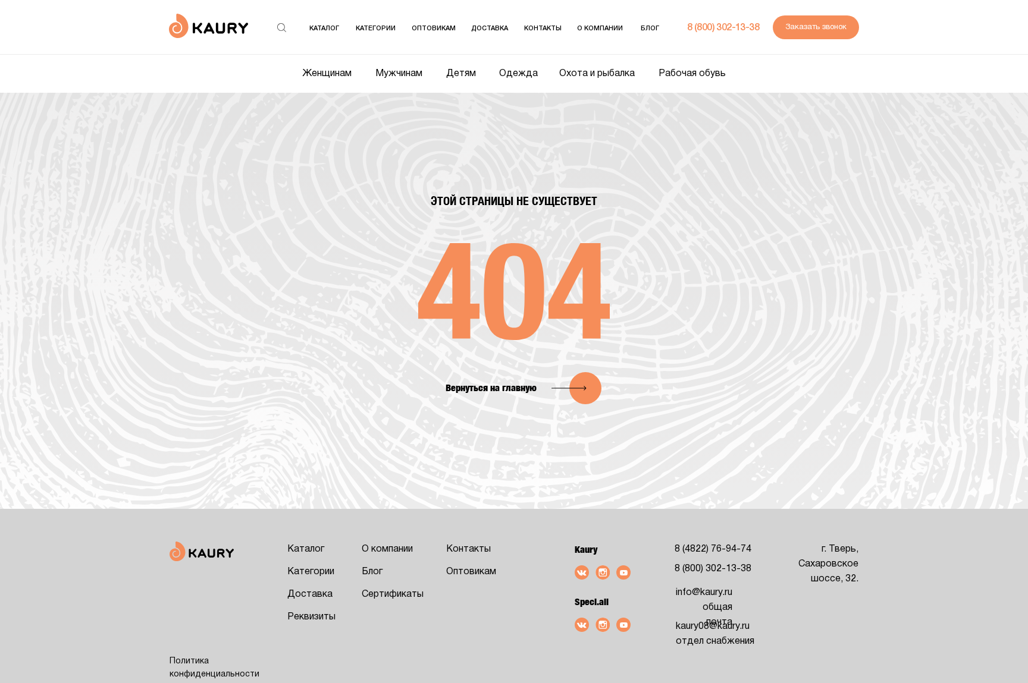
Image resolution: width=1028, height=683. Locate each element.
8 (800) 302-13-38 (723, 28)
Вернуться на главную (491, 388)
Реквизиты (311, 617)
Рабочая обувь (692, 74)
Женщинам (327, 74)
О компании (600, 29)
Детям (461, 74)
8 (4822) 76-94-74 (713, 549)
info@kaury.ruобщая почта (704, 607)
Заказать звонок (816, 27)
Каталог (324, 29)
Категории (376, 29)
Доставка (489, 29)
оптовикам (434, 29)
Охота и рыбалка (597, 74)
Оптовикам (471, 572)
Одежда (518, 74)
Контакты (543, 29)
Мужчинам (398, 74)
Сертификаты (393, 594)
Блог (650, 29)
